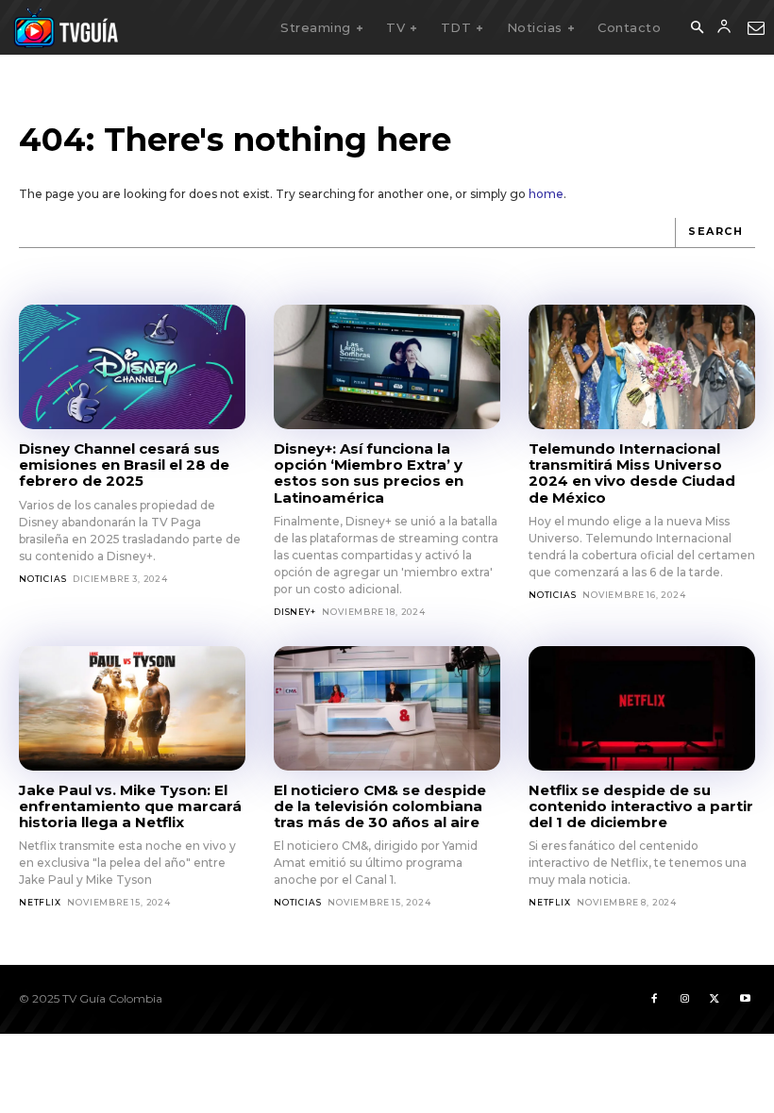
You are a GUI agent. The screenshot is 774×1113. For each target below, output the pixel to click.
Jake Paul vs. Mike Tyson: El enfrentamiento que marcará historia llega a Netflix (130, 806)
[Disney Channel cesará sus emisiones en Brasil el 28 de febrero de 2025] (132, 367)
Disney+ (295, 611)
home (546, 194)
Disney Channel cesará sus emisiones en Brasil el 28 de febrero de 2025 (124, 465)
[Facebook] (654, 998)
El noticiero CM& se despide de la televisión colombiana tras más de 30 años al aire (380, 806)
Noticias (42, 578)
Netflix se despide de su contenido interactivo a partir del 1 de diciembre (641, 806)
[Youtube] (744, 998)
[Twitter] (714, 998)
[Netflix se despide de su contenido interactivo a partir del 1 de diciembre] (642, 708)
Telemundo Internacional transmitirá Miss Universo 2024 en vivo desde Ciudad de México (632, 473)
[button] (697, 28)
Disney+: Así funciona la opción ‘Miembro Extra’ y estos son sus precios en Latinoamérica (368, 473)
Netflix (40, 902)
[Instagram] (684, 998)
